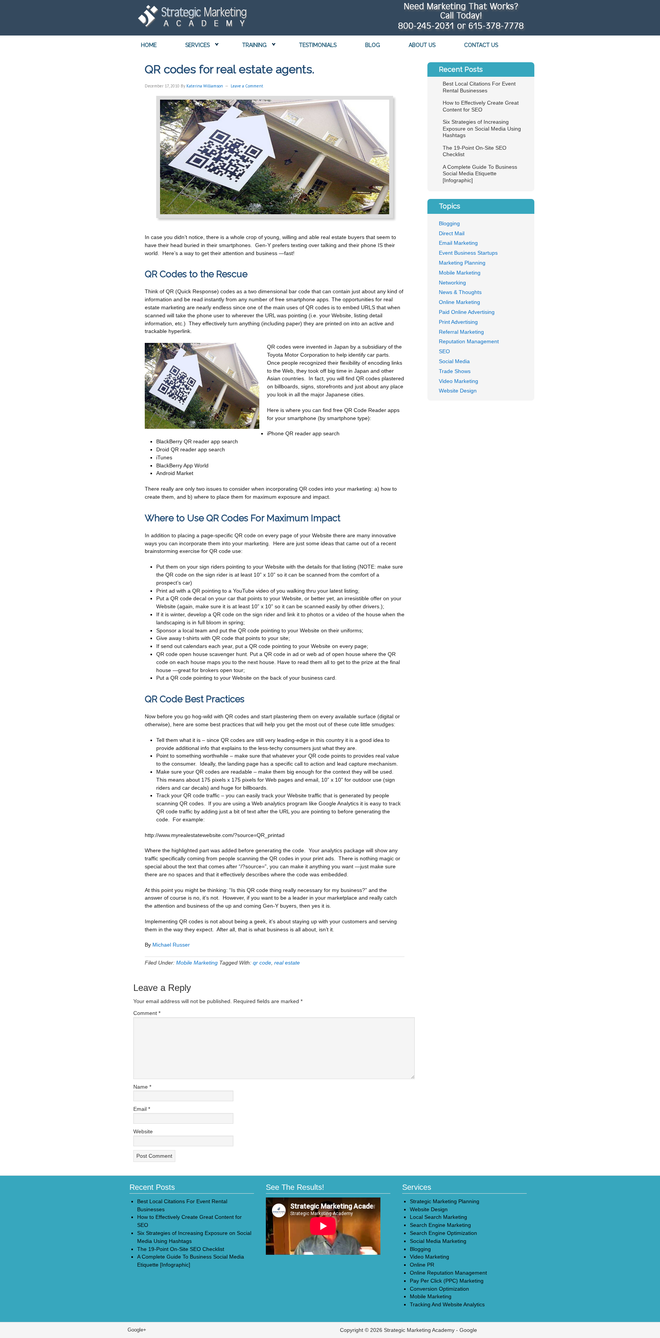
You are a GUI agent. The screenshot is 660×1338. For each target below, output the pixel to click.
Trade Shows (455, 371)
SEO (444, 351)
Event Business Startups (468, 253)
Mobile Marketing (197, 963)
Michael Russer (171, 945)
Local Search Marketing (438, 1217)
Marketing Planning (462, 263)
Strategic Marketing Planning (444, 1201)
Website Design (458, 391)
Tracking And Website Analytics (447, 1304)
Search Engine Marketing (440, 1225)
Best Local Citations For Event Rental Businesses (479, 87)
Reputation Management (469, 341)
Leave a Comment (247, 86)
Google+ (137, 1330)
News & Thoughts (460, 292)
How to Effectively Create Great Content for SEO (481, 106)
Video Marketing (458, 381)
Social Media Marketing (438, 1241)
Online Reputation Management (448, 1273)
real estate (287, 963)
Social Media (454, 361)
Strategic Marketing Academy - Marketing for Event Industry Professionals (190, 18)
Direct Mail (451, 233)
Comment (146, 1013)
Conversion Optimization (439, 1289)
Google (468, 1330)
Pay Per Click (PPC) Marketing (447, 1281)
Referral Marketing (461, 332)
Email (141, 1109)
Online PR (422, 1265)
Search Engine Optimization (443, 1233)
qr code (262, 963)
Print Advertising (458, 322)
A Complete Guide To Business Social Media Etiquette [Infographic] (480, 173)
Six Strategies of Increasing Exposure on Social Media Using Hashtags (482, 128)
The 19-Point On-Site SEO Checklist (180, 1249)
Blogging (449, 223)
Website (143, 1131)
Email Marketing (458, 243)
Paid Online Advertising (467, 312)
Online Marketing (459, 302)
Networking (452, 283)
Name (142, 1087)
